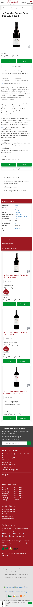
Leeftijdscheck (23, 574)
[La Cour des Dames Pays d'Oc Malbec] (16, 320)
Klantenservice (23, 569)
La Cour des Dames (21, 216)
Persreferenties (7, 514)
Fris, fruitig (8, 281)
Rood (16, 208)
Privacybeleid (9, 577)
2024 (16, 218)
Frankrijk (17, 212)
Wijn (16, 205)
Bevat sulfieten (19, 231)
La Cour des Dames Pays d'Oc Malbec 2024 (15, 333)
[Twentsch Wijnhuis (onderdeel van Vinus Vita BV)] (12, 2)
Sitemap (24, 572)
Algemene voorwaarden (10, 574)
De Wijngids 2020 (7, 516)
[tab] (16, 201)
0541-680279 (7, 467)
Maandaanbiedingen (8, 511)
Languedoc (18, 214)
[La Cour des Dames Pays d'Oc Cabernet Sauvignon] (16, 377)
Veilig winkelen (9, 572)
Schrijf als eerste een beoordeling (12, 71)
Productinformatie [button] (8, 201)
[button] (6, 292)
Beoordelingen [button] (7, 239)
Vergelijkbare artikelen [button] (9, 248)
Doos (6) (24, 61)
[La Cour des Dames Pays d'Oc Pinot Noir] (16, 262)
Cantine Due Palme (8, 518)
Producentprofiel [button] (7, 243)
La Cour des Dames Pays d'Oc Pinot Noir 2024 (15, 276)
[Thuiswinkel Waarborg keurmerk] (14, 549)
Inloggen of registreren (10, 569)
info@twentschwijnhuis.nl (10, 470)
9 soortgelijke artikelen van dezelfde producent (15, 73)
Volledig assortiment (8, 509)
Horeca (17, 572)
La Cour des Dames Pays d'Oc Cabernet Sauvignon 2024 (15, 392)
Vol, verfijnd (8, 338)
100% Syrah (18, 229)
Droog (17, 210)
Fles (9, 61)
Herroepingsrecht (20, 577)
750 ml (17, 223)
